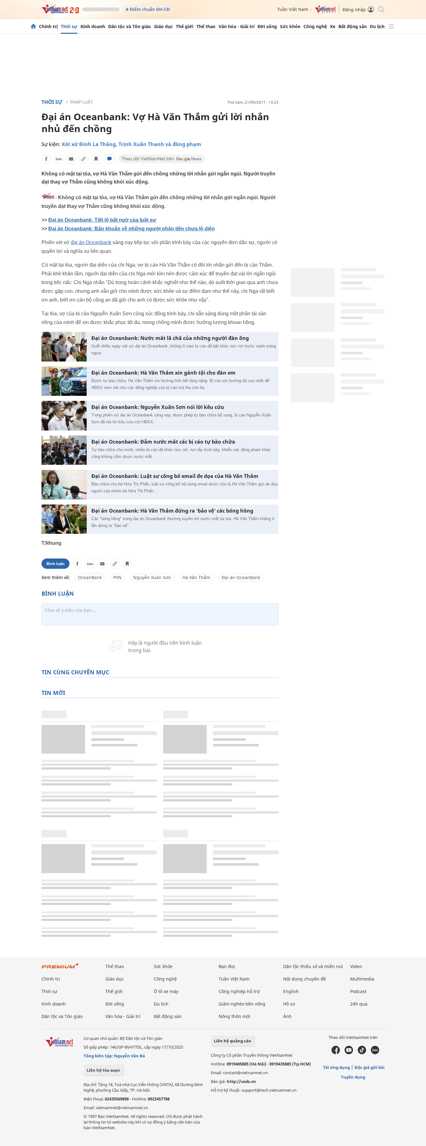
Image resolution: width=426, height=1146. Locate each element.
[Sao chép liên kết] (83, 159)
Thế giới (184, 26)
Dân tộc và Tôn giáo (129, 26)
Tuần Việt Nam (292, 9)
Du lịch (377, 26)
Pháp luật (81, 102)
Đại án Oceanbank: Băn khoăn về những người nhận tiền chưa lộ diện (131, 228)
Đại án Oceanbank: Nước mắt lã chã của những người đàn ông (170, 338)
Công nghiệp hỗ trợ (239, 991)
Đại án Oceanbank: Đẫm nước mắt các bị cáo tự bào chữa (163, 442)
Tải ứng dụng (336, 1067)
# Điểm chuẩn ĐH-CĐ (148, 9)
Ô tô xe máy (166, 991)
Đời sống (267, 26)
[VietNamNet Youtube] (349, 1052)
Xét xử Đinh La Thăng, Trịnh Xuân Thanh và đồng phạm (131, 144)
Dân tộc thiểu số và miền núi (313, 966)
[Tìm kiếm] (381, 9)
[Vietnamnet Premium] (60, 969)
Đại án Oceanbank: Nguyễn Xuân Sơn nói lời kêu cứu (157, 407)
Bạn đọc (227, 966)
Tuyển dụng (353, 1077)
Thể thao (205, 26)
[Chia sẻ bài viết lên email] (71, 159)
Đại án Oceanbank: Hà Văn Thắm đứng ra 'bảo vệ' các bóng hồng (172, 511)
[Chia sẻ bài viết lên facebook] (46, 159)
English (291, 991)
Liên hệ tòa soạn (103, 1070)
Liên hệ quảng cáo (232, 1041)
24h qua (358, 1004)
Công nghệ (315, 26)
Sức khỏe (290, 26)
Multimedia (362, 979)
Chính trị (48, 26)
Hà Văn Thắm (196, 577)
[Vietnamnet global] (325, 11)
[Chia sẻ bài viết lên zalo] (58, 159)
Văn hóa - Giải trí (236, 26)
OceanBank (90, 577)
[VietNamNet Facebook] (336, 1052)
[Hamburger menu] (391, 26)
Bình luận (55, 563)
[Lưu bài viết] (96, 159)
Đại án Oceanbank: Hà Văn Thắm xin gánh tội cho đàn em (163, 373)
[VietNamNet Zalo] (375, 1052)
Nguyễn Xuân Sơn (152, 577)
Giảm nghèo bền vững (242, 1004)
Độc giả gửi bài (370, 1067)
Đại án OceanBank (241, 577)
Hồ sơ (289, 1004)
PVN (117, 577)
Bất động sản (352, 26)
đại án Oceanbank (91, 242)
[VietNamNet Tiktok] (362, 1052)
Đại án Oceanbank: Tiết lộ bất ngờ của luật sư (102, 220)
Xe (332, 26)
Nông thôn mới (234, 1016)
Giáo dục (163, 26)
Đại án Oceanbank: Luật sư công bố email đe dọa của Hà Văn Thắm (174, 476)
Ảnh (287, 1016)
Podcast (358, 991)
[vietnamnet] (60, 12)
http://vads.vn (241, 1081)
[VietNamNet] (33, 26)
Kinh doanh (92, 26)
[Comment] (109, 159)
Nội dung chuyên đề (304, 979)
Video (356, 966)
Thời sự (69, 26)
